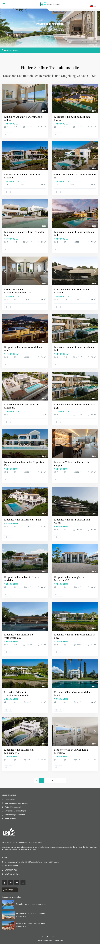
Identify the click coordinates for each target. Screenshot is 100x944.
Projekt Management (13, 807)
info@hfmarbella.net (13, 874)
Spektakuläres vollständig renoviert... (31, 904)
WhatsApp (9, 890)
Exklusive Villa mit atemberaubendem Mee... (18, 291)
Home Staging (10, 818)
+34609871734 (11, 870)
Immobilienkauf (11, 800)
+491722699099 (11, 866)
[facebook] (4, 882)
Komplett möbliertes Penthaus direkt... (31, 924)
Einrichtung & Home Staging (15, 811)
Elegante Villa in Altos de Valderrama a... (18, 636)
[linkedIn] (10, 882)
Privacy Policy (58, 940)
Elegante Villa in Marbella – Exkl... (23, 519)
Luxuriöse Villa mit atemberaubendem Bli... (17, 694)
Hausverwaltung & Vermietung (16, 803)
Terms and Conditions (44, 940)
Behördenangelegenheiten (15, 815)
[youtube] (16, 882)
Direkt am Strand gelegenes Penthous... (32, 913)
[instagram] (22, 882)
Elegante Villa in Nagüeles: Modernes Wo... (69, 579)
